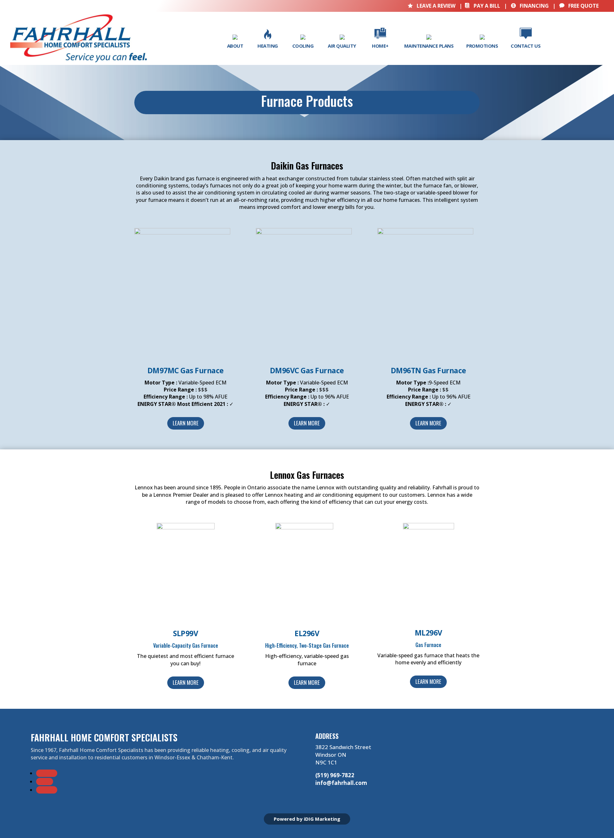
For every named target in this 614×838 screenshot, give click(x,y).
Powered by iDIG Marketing (307, 819)
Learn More (186, 423)
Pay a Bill (482, 5)
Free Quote (579, 5)
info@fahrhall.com (341, 783)
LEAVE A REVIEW (432, 5)
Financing (530, 5)
